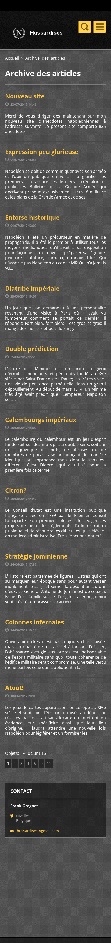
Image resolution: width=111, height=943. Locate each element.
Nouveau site (24, 96)
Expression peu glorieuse (41, 152)
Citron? (15, 490)
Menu (99, 27)
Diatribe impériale (32, 288)
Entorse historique (32, 217)
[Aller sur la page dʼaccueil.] (35, 33)
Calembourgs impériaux (40, 420)
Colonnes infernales (34, 622)
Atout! (14, 688)
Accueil (12, 58)
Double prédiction (32, 349)
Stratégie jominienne (36, 556)
